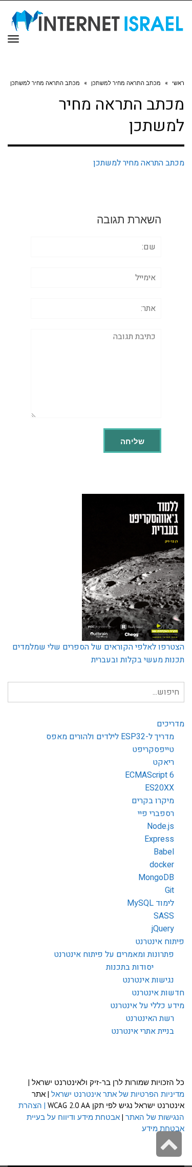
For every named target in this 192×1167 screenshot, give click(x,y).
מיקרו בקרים (153, 801)
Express (159, 839)
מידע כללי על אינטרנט (147, 1005)
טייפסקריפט (153, 749)
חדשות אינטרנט (158, 993)
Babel (164, 852)
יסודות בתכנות (130, 967)
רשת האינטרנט (149, 1018)
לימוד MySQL (150, 903)
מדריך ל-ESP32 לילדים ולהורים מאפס (110, 737)
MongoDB (156, 877)
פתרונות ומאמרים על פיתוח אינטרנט (114, 954)
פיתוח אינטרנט (159, 941)
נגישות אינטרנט (148, 980)
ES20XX (159, 788)
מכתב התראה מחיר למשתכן (138, 163)
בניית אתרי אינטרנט (142, 1031)
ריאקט (163, 762)
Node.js (160, 826)
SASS (164, 916)
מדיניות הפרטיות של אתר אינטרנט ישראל (117, 1094)
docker (162, 865)
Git (169, 890)
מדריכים (170, 724)
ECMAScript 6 (149, 775)
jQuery (163, 929)
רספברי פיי (156, 813)
